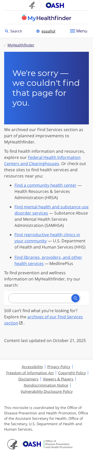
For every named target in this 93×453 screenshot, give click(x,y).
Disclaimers (28, 379)
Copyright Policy (72, 372)
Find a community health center (45, 185)
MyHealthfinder (46, 18)
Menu (81, 30)
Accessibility (32, 366)
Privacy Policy (58, 366)
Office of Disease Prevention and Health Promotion (54, 5)
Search (17, 30)
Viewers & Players (58, 379)
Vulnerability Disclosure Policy (47, 391)
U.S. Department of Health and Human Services (34, 5)
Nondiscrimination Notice (46, 385)
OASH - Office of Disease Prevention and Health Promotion (47, 444)
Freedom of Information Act (30, 372)
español (48, 31)
